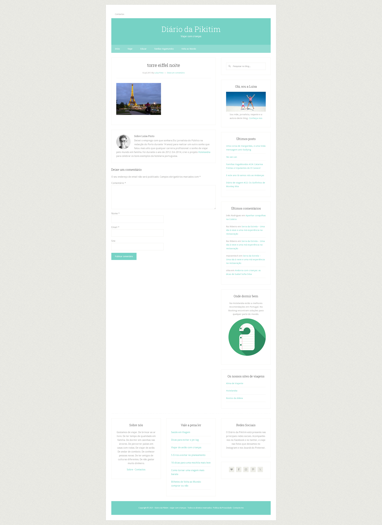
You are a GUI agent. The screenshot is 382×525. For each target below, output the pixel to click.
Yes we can (231, 157)
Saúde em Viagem (180, 432)
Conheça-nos (255, 118)
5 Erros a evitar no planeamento (188, 455)
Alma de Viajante (234, 383)
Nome (115, 213)
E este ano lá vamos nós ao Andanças (245, 175)
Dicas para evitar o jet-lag (185, 439)
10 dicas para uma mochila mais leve (191, 462)
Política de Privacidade (222, 508)
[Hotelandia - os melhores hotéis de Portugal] (247, 355)
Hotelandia (204, 152)
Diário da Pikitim (191, 29)
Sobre (130, 469)
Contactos (140, 469)
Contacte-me (238, 508)
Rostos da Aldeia (234, 398)
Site (113, 241)
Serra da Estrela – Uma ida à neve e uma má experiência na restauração (245, 230)
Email (115, 227)
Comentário (118, 183)
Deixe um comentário (176, 73)
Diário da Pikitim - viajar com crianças (170, 508)
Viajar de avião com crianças (186, 447)
